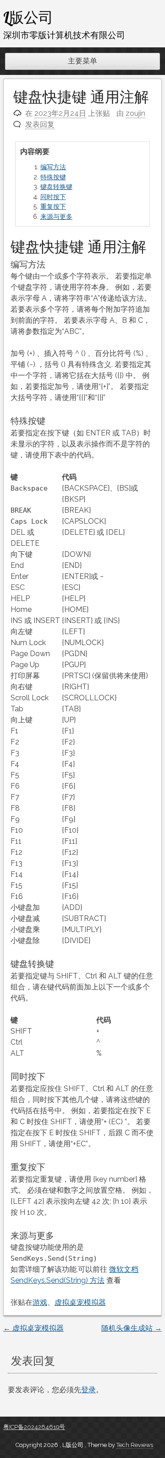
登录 (88, 1389)
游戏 (40, 1302)
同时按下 (53, 196)
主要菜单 (82, 61)
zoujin (135, 113)
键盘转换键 (56, 186)
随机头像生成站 (131, 1328)
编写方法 (53, 167)
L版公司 (28, 17)
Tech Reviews (134, 1444)
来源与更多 (56, 216)
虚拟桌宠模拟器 (80, 1302)
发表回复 (40, 124)
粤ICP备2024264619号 (34, 1427)
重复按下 (53, 206)
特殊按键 (53, 177)
